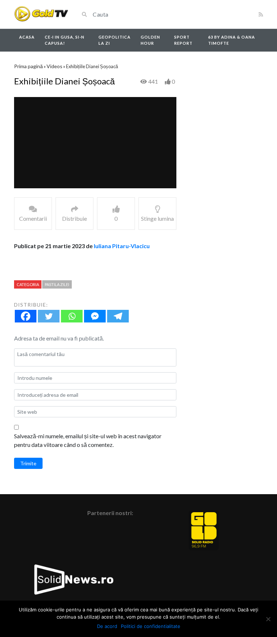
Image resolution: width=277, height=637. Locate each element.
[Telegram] (118, 316)
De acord (107, 626)
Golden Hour (150, 40)
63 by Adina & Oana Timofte (231, 40)
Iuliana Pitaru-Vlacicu (122, 245)
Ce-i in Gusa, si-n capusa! (64, 40)
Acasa (27, 37)
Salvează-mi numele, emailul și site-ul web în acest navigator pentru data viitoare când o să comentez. (88, 440)
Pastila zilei (57, 284)
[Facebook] (25, 316)
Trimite (28, 463)
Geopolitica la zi (114, 40)
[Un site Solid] (41, 14)
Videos (54, 66)
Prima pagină (28, 66)
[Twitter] (49, 316)
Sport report (183, 40)
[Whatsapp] (72, 316)
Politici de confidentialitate (150, 626)
